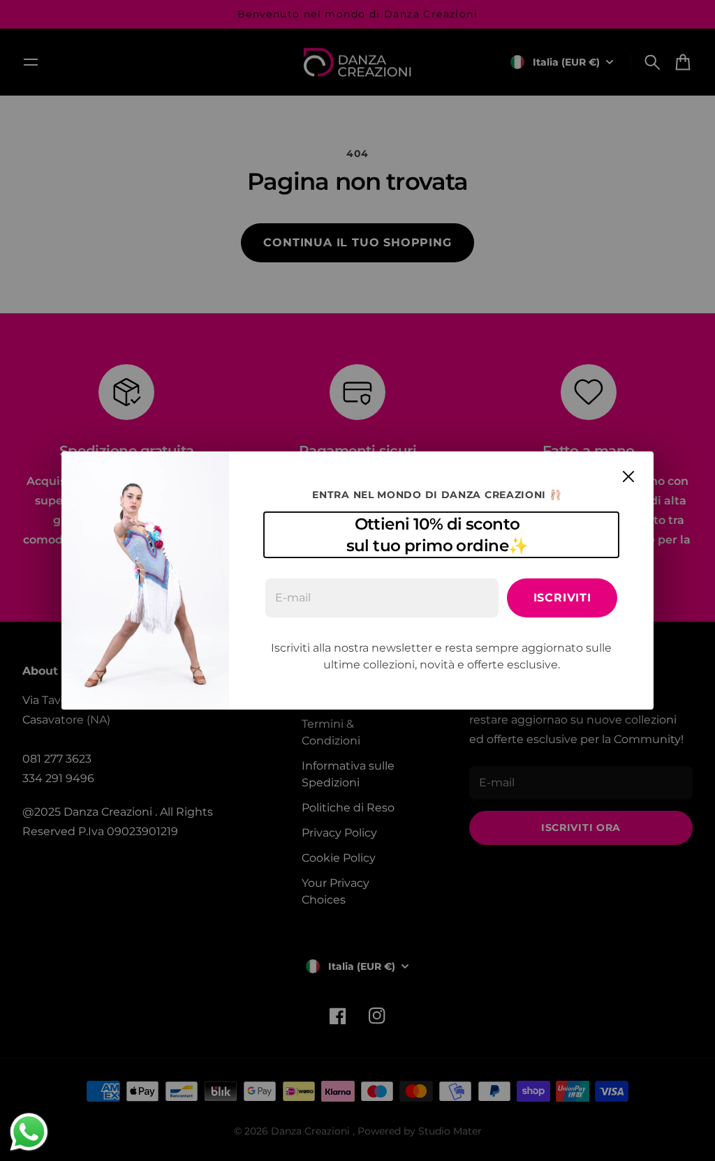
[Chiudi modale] (628, 476)
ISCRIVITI (562, 597)
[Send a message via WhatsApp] (29, 1132)
